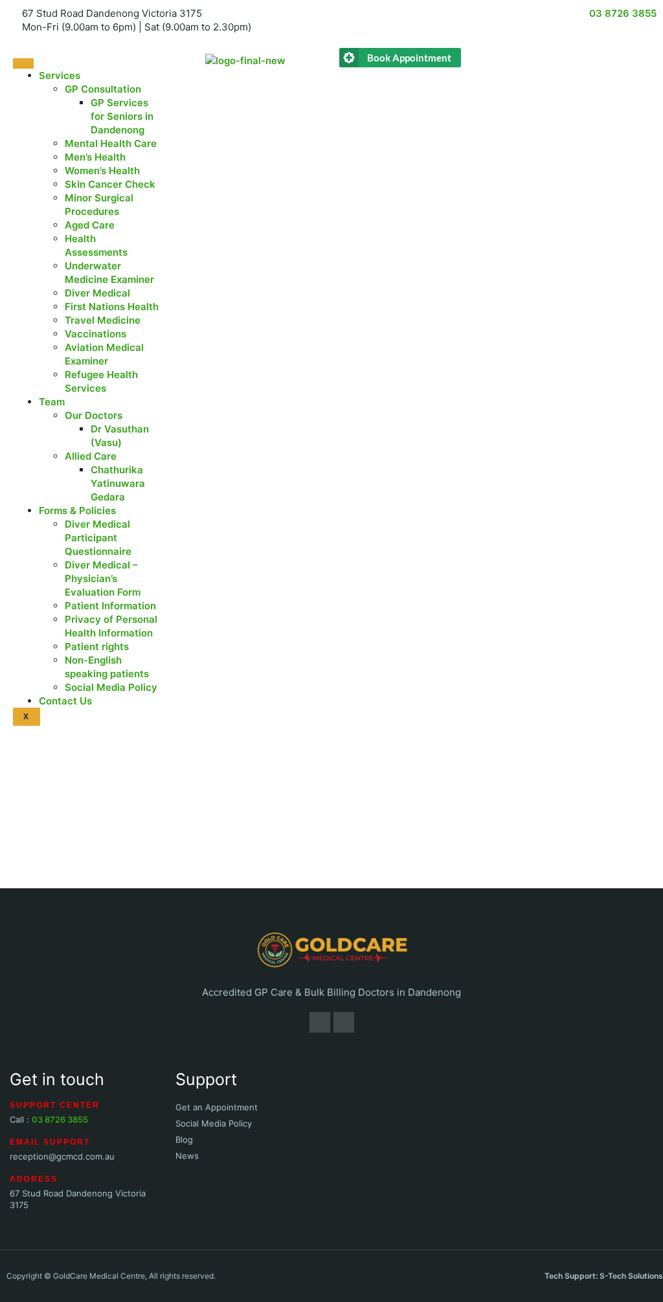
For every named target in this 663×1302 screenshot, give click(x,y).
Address (34, 1179)
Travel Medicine (102, 320)
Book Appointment (409, 57)
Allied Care (91, 456)
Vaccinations (95, 334)
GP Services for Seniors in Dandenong (122, 116)
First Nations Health (112, 306)
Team (52, 402)
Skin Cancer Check (110, 184)
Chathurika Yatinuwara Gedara (118, 483)
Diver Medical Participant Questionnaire (98, 537)
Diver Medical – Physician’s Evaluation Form (102, 578)
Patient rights (97, 646)
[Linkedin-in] (343, 1022)
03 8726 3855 (60, 1119)
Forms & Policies (77, 510)
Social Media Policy (111, 687)
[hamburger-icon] (23, 63)
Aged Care (90, 225)
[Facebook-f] (319, 1022)
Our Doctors (93, 415)
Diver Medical (97, 293)
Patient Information (110, 606)
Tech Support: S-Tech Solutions (604, 1276)
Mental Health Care (111, 143)
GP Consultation (103, 89)
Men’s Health (95, 157)
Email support (50, 1142)
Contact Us (65, 701)
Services (59, 75)
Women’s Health (102, 170)
